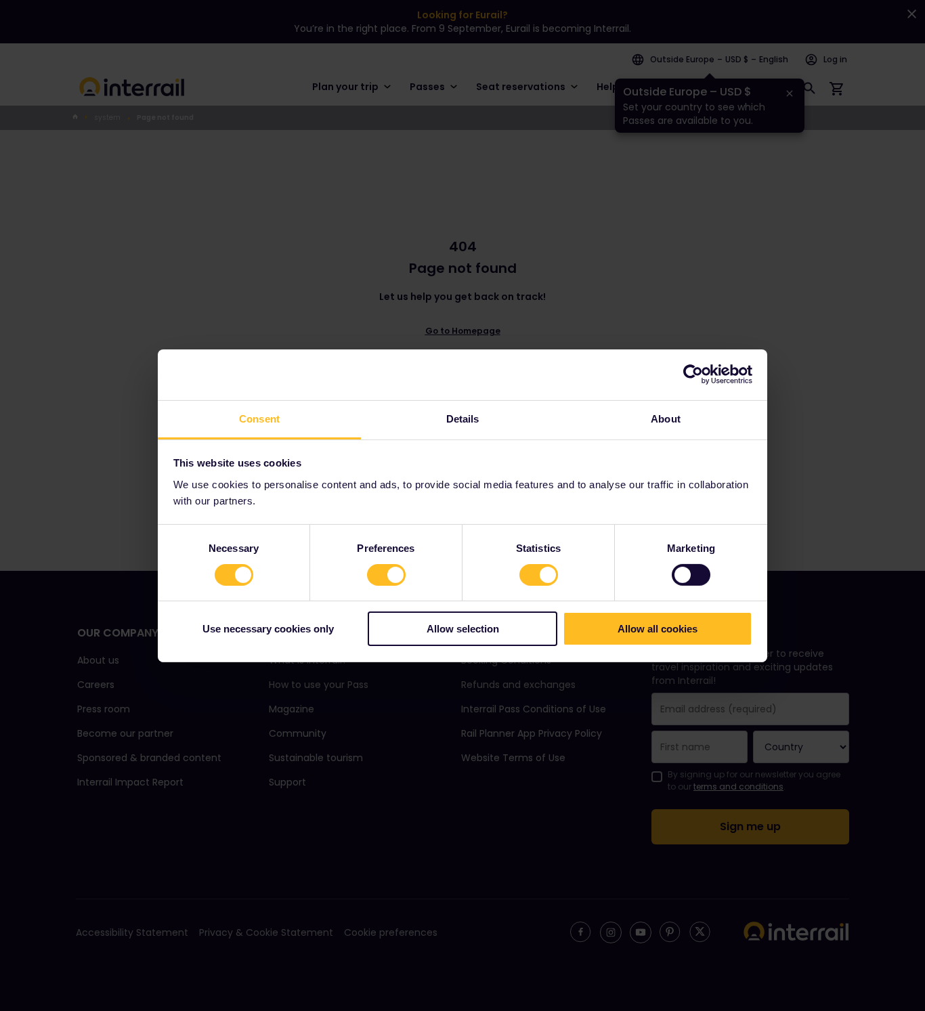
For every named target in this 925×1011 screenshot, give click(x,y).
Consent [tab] (259, 418)
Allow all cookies (657, 628)
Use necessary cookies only (268, 628)
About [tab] (666, 418)
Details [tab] (462, 418)
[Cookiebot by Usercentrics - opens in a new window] (693, 374)
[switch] (386, 575)
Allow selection (463, 628)
